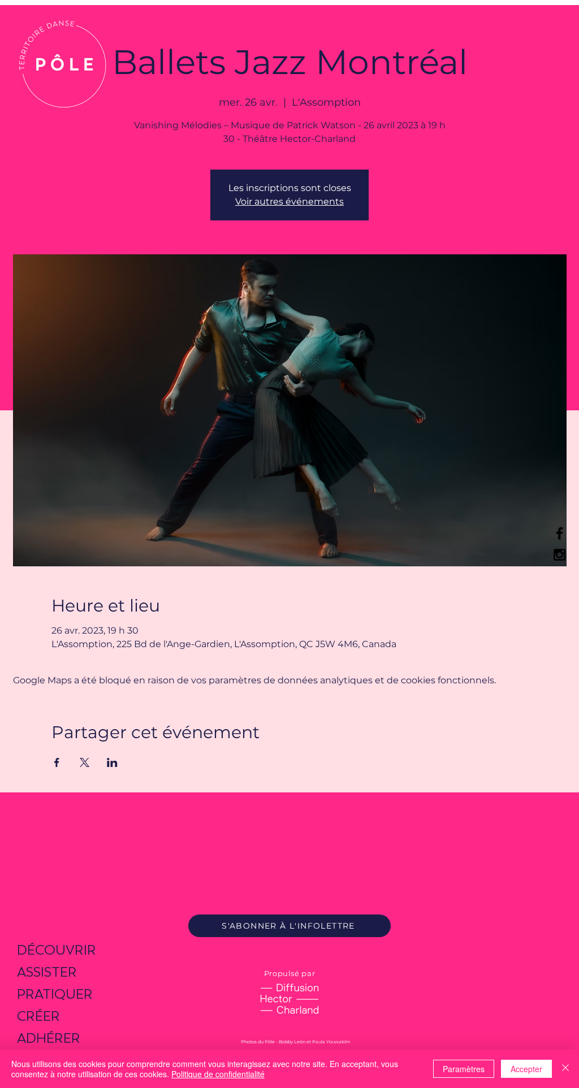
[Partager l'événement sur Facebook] (56, 762)
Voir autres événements (289, 201)
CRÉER (38, 1016)
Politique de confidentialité (218, 1074)
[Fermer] (565, 1069)
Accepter (526, 1068)
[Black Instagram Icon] (559, 555)
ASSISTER (47, 972)
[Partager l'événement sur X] (84, 762)
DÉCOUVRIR (56, 950)
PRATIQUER (55, 994)
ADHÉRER (48, 1038)
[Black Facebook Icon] (559, 533)
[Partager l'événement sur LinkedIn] (112, 762)
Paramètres (464, 1068)
